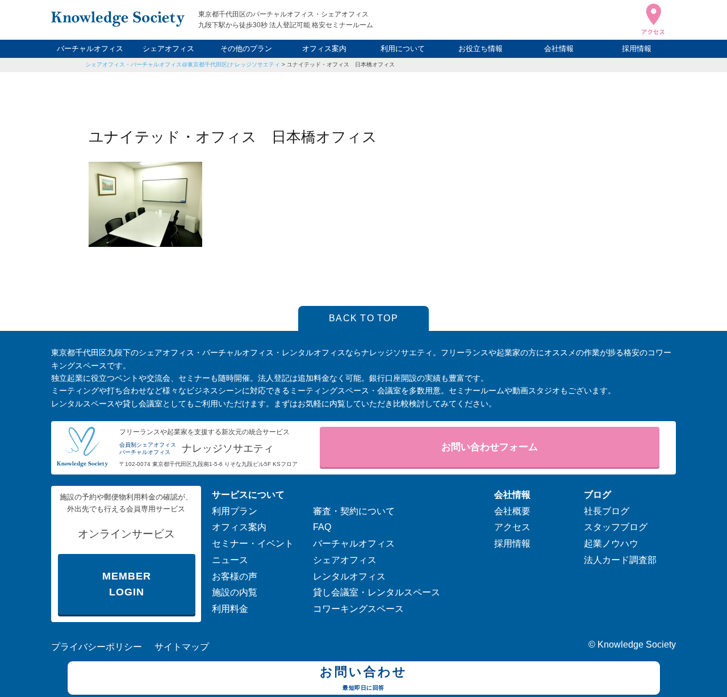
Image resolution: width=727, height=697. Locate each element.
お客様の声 (234, 576)
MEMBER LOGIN (126, 584)
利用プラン (234, 511)
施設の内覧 (234, 592)
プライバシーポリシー (96, 647)
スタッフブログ (615, 527)
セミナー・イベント (253, 543)
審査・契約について (354, 511)
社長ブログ (606, 511)
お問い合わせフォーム (489, 447)
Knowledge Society (637, 644)
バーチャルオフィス (90, 48)
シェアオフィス (168, 48)
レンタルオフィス (349, 576)
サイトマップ (181, 647)
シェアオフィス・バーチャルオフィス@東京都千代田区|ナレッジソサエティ (182, 64)
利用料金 (230, 609)
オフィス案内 (324, 48)
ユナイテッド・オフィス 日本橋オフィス (341, 64)
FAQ (322, 527)
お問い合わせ (363, 677)
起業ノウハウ (611, 543)
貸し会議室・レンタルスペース (376, 592)
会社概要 (512, 511)
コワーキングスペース (358, 609)
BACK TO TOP (363, 318)
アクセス (512, 527)
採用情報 (636, 48)
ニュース (230, 560)
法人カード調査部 (620, 560)
